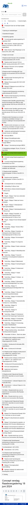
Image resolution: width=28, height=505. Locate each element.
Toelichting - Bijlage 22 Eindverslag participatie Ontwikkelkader (12, 323)
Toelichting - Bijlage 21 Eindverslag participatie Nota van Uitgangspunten (12, 319)
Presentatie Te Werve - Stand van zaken (15, 334)
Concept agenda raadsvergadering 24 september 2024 (13, 40)
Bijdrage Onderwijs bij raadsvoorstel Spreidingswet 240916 (13, 470)
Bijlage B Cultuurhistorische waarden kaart (13, 418)
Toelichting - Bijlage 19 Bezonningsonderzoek (9, 310)
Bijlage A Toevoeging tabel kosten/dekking (10, 466)
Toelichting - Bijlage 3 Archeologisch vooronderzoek (13, 238)
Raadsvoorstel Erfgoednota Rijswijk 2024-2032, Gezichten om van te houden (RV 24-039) (14, 409)
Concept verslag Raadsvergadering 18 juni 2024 (13, 153)
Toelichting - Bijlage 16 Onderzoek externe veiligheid (12, 297)
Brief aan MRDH (8, 135)
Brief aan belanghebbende (11, 366)
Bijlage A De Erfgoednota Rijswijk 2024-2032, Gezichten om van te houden (14, 414)
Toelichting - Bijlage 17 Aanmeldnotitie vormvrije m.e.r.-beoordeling (13, 301)
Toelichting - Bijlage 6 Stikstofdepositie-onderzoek (13, 251)
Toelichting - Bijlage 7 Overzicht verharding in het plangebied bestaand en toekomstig (13, 256)
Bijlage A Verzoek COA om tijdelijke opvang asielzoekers (12, 67)
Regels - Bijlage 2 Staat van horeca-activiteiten (13, 201)
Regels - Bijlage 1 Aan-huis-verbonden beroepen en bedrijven (13, 196)
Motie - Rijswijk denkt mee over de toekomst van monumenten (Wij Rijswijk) (12, 397)
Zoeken (3, 11)
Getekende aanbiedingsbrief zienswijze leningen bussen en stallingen (13, 132)
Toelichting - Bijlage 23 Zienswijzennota (15, 327)
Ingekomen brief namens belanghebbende (10, 370)
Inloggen (22, 503)
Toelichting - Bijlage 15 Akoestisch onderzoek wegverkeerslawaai (12, 293)
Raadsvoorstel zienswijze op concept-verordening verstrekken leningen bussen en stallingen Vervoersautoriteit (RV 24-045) (13, 126)
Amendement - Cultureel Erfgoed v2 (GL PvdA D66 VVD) (14, 386)
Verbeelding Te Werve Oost (11, 186)
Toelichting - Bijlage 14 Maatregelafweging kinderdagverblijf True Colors (13, 287)
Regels (6, 193)
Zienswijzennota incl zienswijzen (13, 183)
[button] (24, 14)
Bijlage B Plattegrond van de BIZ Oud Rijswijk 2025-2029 (13, 87)
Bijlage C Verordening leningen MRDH (14, 145)
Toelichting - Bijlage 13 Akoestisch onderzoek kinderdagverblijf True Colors (12, 282)
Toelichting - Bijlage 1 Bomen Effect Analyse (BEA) (12, 227)
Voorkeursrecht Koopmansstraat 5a (13, 364)
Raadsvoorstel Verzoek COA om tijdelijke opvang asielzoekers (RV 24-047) (13, 63)
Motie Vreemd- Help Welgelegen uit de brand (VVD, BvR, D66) (13, 50)
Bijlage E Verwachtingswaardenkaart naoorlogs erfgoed (13, 432)
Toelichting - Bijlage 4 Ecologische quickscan (12, 242)
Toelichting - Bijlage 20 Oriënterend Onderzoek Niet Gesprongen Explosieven (13, 315)
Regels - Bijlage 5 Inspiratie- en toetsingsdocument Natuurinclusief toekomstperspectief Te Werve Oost (11, 215)
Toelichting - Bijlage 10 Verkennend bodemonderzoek (12, 269)
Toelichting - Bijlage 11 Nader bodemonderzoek (11, 273)
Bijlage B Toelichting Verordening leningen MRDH (12, 141)
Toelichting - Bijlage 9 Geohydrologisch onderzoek (13, 264)
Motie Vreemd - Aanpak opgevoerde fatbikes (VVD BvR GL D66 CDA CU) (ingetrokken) (12, 45)
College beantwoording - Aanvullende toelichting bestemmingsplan (13, 330)
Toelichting (7, 224)
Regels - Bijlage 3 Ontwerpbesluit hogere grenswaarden (12, 205)
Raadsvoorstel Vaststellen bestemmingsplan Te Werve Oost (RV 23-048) (13, 179)
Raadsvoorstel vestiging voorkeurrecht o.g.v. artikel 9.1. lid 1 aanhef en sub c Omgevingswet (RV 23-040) (13, 359)
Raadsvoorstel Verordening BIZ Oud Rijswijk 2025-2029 (13, 78)
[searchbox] (11, 14)
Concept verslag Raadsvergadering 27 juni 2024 (13, 158)
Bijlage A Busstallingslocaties (12, 138)
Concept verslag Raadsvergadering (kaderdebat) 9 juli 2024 (12, 162)
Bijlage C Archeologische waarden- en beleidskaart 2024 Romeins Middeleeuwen (13, 423)
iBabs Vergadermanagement (10, 503)
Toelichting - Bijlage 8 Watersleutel (13, 261)
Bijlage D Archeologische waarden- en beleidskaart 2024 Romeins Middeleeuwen (13, 427)
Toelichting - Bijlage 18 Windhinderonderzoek (9, 306)
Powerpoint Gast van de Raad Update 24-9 (13, 26)
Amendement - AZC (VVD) (11, 449)
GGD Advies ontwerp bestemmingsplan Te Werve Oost (13, 189)
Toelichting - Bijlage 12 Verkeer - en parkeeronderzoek (12, 278)
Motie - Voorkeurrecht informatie (12, 348)
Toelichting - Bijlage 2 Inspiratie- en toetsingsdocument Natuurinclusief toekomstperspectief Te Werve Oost (12, 233)
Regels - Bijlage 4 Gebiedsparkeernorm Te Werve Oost (13, 210)
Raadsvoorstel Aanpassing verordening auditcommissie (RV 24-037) (13, 96)
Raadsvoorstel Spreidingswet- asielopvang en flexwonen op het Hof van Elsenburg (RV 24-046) (13, 460)
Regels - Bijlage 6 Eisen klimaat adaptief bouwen (14, 220)
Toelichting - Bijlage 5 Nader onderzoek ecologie (13, 247)
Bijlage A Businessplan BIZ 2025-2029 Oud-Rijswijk (13, 83)
